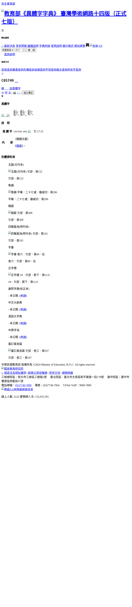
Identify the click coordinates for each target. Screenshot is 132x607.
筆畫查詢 (17, 69)
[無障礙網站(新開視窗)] (17, 389)
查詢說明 (9, 54)
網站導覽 (79, 45)
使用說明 (56, 45)
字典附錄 (44, 45)
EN (100, 45)
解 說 (6, 88)
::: (2, 45)
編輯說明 (33, 45)
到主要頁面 (8, 3)
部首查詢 (6, 69)
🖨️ (14, 92)
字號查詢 (50, 69)
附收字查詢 (74, 69)
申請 (23, 295)
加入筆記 (28, 93)
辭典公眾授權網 (37, 372)
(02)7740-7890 (23, 385)
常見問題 (21, 45)
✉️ (18, 92)
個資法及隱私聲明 (15, 372)
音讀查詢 (39, 69)
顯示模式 (68, 45)
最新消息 (9, 45)
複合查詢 (61, 69)
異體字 (16, 88)
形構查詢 (28, 69)
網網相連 (67, 372)
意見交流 (54, 372)
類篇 (19, 145)
